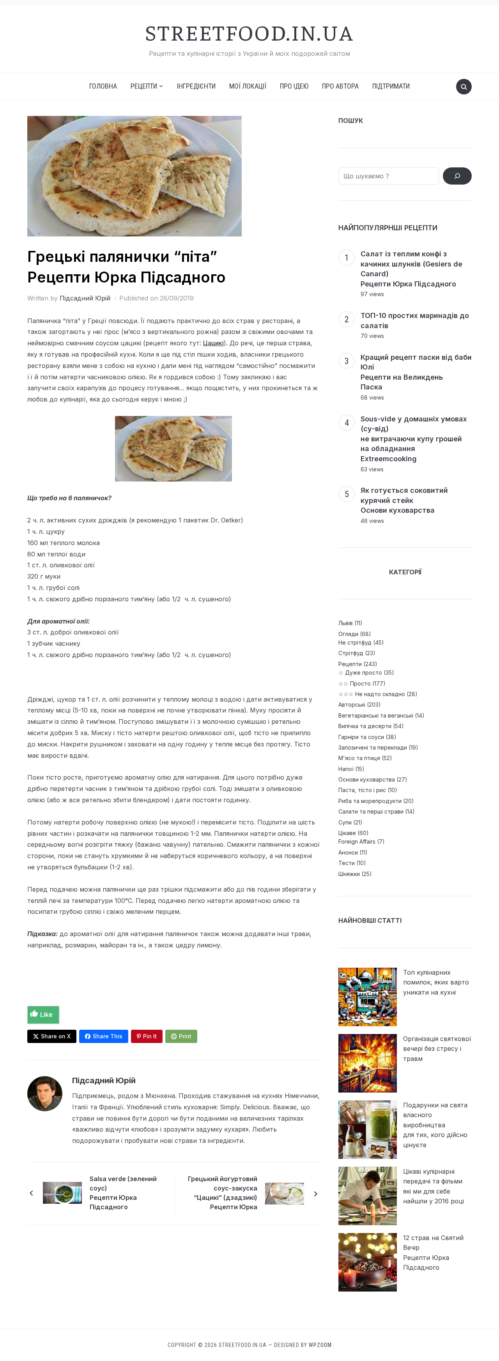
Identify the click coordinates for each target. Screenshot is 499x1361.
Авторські (351, 704)
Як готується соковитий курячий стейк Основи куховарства (404, 500)
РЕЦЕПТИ (144, 86)
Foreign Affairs (356, 841)
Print (185, 1036)
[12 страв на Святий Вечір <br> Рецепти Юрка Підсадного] (367, 1262)
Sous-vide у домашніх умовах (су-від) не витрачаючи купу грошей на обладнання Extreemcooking (414, 439)
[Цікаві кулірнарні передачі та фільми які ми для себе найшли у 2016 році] (367, 1196)
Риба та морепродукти (370, 801)
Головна (103, 86)
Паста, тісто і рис (362, 790)
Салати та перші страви (370, 811)
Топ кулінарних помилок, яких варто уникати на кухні (436, 982)
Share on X (56, 1036)
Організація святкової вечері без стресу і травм (437, 1049)
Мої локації (247, 86)
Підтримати (391, 86)
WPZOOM (320, 1345)
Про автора (340, 86)
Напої (346, 769)
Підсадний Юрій (85, 298)
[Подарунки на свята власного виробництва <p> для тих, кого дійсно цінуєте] (367, 1129)
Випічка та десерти (364, 726)
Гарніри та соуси (361, 737)
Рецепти (350, 664)
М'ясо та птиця (359, 758)
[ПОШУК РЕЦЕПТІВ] (457, 176)
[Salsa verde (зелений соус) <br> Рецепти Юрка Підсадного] (62, 1192)
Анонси (348, 852)
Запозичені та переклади (372, 747)
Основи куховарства (366, 779)
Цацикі (213, 343)
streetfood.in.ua (249, 31)
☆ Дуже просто (360, 672)
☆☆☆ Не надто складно (371, 694)
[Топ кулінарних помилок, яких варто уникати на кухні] (367, 997)
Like (46, 1014)
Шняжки (349, 874)
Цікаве (347, 833)
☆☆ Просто (354, 683)
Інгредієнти (196, 86)
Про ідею (294, 86)
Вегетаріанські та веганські (375, 715)
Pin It (150, 1036)
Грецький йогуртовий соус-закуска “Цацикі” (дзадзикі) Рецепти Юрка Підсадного (222, 1194)
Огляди (348, 634)
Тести (346, 863)
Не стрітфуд (355, 642)
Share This (107, 1036)
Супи (345, 822)
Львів (345, 623)
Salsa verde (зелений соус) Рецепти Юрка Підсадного (123, 1193)
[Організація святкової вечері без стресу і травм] (367, 1063)
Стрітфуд (350, 653)
